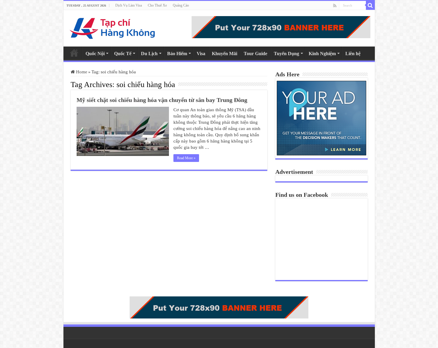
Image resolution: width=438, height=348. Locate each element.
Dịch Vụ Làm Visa (128, 5)
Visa (201, 53)
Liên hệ (353, 53)
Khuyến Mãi (224, 53)
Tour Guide (255, 53)
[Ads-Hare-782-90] (281, 26)
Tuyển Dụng (286, 53)
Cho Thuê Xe (157, 5)
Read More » (186, 158)
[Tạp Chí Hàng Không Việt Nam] (112, 27)
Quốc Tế (122, 53)
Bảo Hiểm (177, 53)
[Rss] (335, 5)
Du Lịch (149, 53)
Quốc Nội (95, 53)
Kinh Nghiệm (322, 53)
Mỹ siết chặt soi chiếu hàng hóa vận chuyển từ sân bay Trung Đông (162, 100)
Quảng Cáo (181, 5)
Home (74, 53)
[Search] (370, 5)
